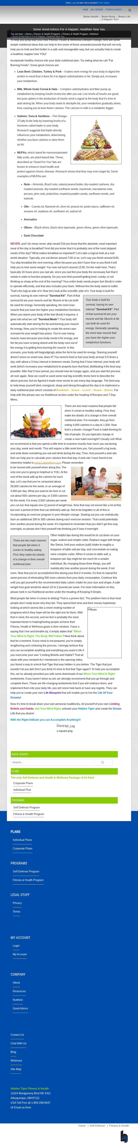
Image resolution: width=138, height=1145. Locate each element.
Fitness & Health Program (28, 814)
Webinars (16, 1060)
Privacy (17, 903)
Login (74, 3)
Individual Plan (22, 789)
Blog (13, 1052)
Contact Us (17, 1034)
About (16, 982)
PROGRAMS (18, 800)
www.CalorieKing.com (47, 462)
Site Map (16, 1069)
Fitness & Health (114, 9)
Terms (16, 911)
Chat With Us (18, 1043)
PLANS (15, 771)
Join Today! (104, 3)
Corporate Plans (23, 783)
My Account (20, 954)
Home (85, 9)
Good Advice (20, 1008)
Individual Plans (22, 839)
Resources (19, 991)
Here (28, 1107)
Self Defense (97, 9)
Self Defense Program (26, 807)
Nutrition (18, 999)
